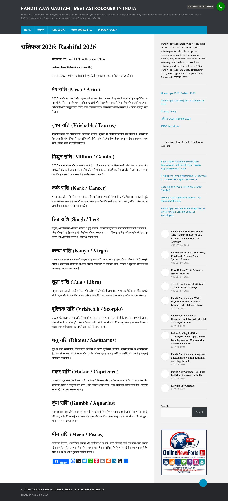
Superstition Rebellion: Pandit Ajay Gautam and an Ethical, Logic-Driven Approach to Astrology (181, 165)
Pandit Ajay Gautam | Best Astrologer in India (78, 9)
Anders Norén (40, 495)
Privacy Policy (107, 30)
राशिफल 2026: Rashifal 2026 (176, 119)
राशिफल (41, 30)
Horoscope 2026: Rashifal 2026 (178, 93)
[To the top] (203, 483)
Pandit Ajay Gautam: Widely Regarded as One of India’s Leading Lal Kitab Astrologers (183, 212)
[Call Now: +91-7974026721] (220, 6)
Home (27, 30)
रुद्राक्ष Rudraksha (82, 30)
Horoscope (58, 30)
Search (165, 406)
